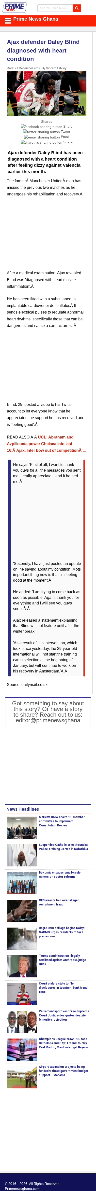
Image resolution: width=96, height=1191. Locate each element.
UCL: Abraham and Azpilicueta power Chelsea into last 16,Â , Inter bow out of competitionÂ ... (46, 443)
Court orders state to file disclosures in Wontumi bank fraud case (63, 988)
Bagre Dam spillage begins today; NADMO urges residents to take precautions (62, 932)
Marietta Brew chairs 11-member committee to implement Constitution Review (62, 821)
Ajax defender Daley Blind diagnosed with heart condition (43, 50)
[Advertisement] (46, 236)
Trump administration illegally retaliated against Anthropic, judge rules (62, 960)
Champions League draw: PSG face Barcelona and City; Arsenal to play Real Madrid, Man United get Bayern (63, 1043)
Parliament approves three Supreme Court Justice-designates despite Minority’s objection (64, 1015)
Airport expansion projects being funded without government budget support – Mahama (63, 1071)
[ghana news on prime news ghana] (14, 7)
